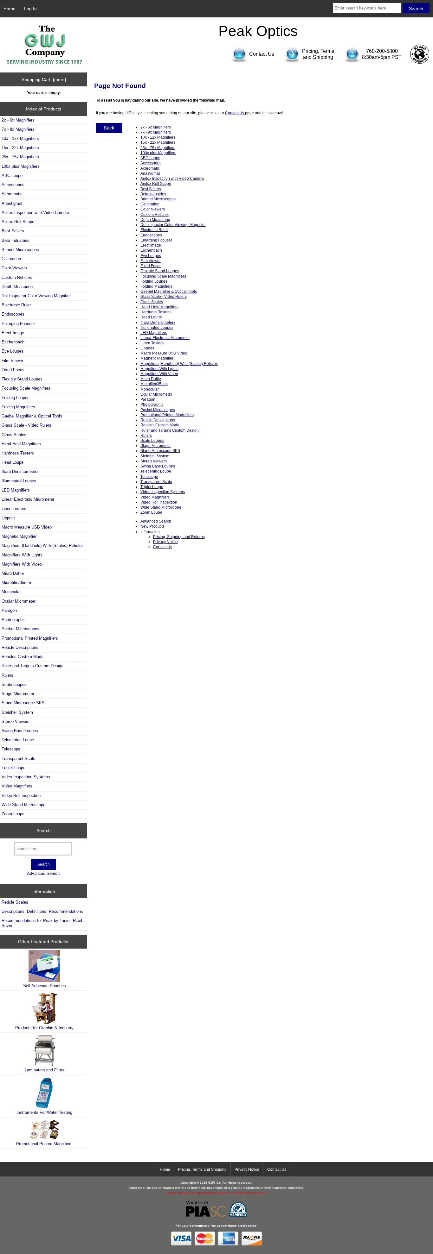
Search (43, 830)
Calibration (11, 258)
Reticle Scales (15, 902)
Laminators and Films (44, 1070)
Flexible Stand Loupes (22, 379)
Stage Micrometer (18, 693)
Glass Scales (14, 434)
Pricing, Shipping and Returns (179, 537)
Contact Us (235, 113)
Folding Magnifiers (18, 406)
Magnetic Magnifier (19, 536)
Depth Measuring (17, 286)
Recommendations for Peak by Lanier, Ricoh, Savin (43, 923)
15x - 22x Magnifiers (20, 147)
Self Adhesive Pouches (44, 985)
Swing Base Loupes (20, 730)
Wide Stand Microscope (23, 804)
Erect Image (13, 332)
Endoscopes (13, 314)
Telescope (11, 749)
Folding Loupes (15, 397)
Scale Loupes (14, 684)
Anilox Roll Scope (18, 221)
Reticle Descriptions (20, 647)
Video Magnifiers (17, 786)
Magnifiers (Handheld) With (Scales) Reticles (43, 545)
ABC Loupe (12, 175)
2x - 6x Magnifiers (18, 120)
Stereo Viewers (15, 721)
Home (9, 8)
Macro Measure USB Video (27, 527)
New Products (152, 526)
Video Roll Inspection (21, 795)
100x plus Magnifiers (21, 166)
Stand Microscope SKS (23, 702)
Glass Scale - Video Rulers (26, 425)
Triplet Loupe (13, 767)
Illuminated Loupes (19, 481)
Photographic (14, 619)
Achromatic (12, 193)
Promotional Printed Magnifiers (30, 638)
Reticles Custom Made (22, 656)
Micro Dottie (13, 573)
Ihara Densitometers (20, 471)
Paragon (9, 610)
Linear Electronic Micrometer (28, 499)
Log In (30, 8)
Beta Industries (15, 240)
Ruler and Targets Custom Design (32, 665)
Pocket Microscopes (20, 628)
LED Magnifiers (16, 490)
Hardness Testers (18, 453)
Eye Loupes (12, 351)
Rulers (7, 675)
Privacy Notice (165, 542)
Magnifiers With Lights (22, 555)
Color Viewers (14, 268)
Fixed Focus (13, 369)
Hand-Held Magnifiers (21, 444)
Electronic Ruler (16, 305)
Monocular (11, 591)
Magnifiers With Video (22, 564)
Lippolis (9, 518)
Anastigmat (12, 203)
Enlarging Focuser (18, 323)
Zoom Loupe (13, 814)
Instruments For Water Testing (44, 1112)
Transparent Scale (18, 758)
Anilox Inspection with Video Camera (35, 212)
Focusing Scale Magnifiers (26, 388)
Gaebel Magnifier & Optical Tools (32, 416)
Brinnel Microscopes (20, 249)
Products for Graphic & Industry (44, 1027)
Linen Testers (14, 508)
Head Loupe (12, 462)
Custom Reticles (17, 277)
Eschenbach (13, 342)
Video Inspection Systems (26, 776)
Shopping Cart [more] (44, 79)
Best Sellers (13, 231)
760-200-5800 (382, 51)
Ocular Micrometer (19, 601)
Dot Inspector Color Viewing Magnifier (36, 295)
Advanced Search (43, 873)
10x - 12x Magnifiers (20, 138)
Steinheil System (17, 712)
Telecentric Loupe (18, 739)
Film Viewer (12, 360)
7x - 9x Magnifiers (18, 129)
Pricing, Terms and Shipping (202, 1169)
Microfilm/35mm (16, 582)
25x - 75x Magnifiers (20, 156)
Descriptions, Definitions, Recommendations (42, 911)
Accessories (13, 184)
